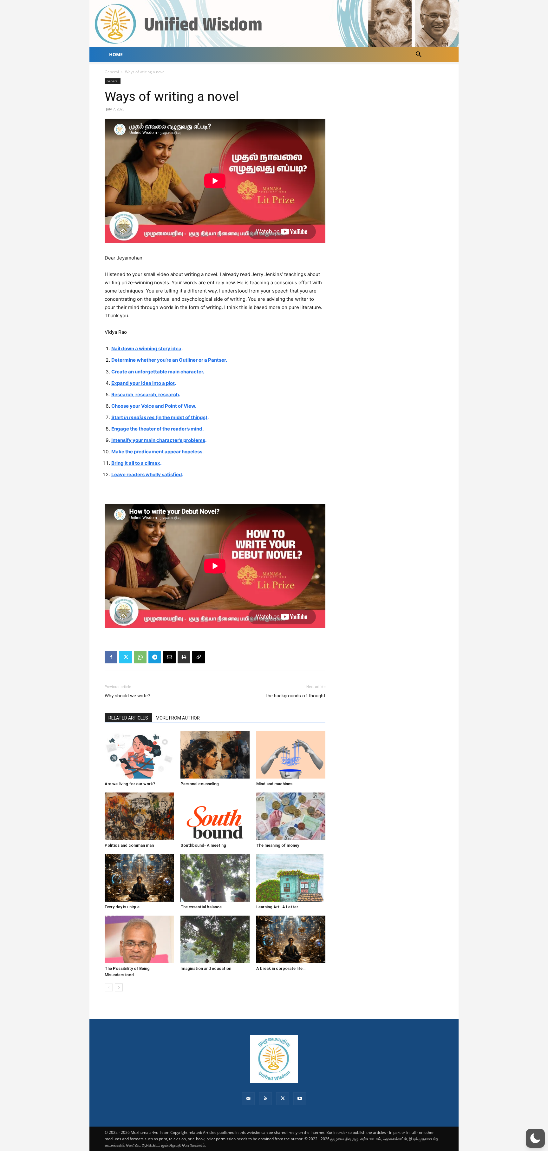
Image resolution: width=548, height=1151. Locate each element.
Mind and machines (274, 783)
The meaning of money (277, 845)
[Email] (169, 657)
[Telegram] (154, 657)
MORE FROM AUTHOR (178, 717)
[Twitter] (125, 657)
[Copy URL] (198, 657)
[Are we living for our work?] (139, 755)
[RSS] (265, 1098)
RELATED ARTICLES (128, 717)
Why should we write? (127, 696)
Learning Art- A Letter (277, 906)
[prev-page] (109, 987)
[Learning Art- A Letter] (290, 878)
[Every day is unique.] (139, 878)
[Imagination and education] (215, 939)
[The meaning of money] (290, 816)
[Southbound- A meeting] (215, 816)
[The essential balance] (215, 878)
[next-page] (119, 987)
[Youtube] (299, 1098)
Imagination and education (205, 968)
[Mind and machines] (290, 755)
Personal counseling (199, 783)
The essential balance (201, 906)
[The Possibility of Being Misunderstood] (139, 939)
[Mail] (248, 1098)
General (112, 72)
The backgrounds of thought (294, 696)
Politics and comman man (129, 845)
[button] (418, 54)
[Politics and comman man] (139, 816)
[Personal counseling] (215, 755)
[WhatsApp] (140, 657)
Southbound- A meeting (203, 845)
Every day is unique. (123, 906)
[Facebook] (111, 657)
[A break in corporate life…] (290, 939)
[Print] (184, 657)
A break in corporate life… (280, 968)
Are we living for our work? (130, 783)
